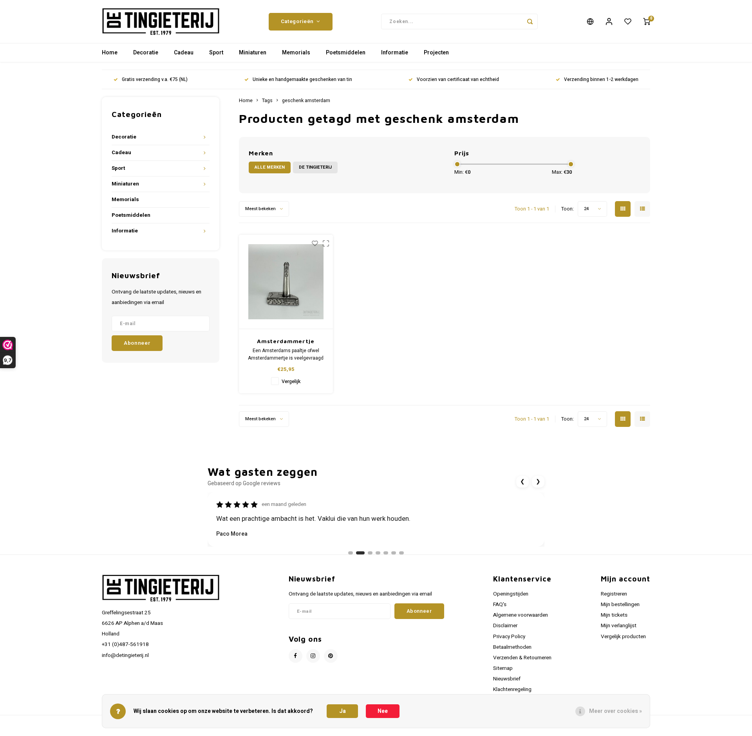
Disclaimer (505, 626)
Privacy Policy (509, 637)
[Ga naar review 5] (385, 552)
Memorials (296, 53)
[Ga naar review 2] (360, 552)
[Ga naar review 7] (401, 552)
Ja (342, 711)
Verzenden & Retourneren (522, 658)
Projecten (436, 53)
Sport (216, 53)
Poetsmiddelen (345, 53)
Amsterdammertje (286, 341)
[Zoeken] (530, 21)
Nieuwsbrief (507, 679)
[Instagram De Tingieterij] (313, 656)
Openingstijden (510, 594)
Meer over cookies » (615, 711)
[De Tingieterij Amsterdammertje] (286, 282)
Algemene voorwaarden (520, 615)
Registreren (614, 594)
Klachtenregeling (512, 689)
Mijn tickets (614, 615)
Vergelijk (291, 381)
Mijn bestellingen (620, 604)
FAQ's (499, 604)
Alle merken (270, 167)
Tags (267, 100)
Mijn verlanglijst (618, 626)
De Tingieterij (315, 167)
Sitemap (503, 668)
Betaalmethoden (512, 647)
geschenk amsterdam (306, 100)
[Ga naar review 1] (350, 552)
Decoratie (145, 53)
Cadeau (183, 53)
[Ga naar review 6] (393, 552)
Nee (383, 711)
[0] (646, 21)
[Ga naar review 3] (370, 552)
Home (110, 53)
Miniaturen (252, 53)
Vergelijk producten (623, 637)
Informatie (394, 53)
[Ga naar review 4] (378, 552)
